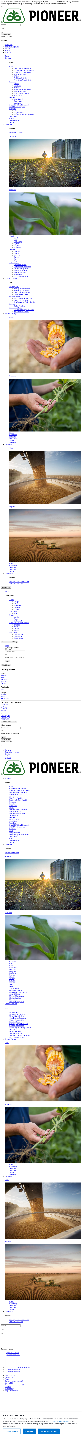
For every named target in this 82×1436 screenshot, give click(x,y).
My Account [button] (6, 36)
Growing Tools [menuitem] (14, 296)
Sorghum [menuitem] (12, 109)
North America (14, 632)
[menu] (2, 6)
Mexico (16, 630)
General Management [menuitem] (21, 268)
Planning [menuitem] (17, 251)
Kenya (16, 603)
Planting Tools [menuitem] (14, 287)
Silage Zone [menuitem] (18, 274)
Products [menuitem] (8, 58)
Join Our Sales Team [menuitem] (16, 584)
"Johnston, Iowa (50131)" (9, 642)
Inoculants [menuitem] (17, 103)
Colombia (17, 628)
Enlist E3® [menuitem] (17, 86)
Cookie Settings (12, 1431)
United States (6, 587)
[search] (2, 32)
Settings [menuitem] (7, 50)
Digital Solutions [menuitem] (19, 306)
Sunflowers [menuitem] (13, 116)
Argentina (17, 625)
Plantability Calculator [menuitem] (21, 290)
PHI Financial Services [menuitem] (21, 312)
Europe (11, 615)
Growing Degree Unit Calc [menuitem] (23, 298)
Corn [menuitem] (11, 66)
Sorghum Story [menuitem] (19, 112)
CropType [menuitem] (12, 236)
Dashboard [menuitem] (8, 45)
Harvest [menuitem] (16, 257)
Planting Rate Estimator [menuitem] (22, 289)
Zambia (16, 609)
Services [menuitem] (12, 304)
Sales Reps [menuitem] (8, 573)
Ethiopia (16, 602)
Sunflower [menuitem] (17, 247)
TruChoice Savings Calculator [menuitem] (24, 310)
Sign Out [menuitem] (8, 52)
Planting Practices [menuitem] (20, 272)
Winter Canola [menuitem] (14, 120)
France (16, 619)
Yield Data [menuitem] (8, 444)
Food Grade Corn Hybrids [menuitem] (22, 80)
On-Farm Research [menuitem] (20, 265)
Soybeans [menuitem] (12, 82)
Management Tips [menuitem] (20, 74)
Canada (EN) (18, 634)
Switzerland (18, 621)
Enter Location (6, 726)
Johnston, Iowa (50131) (9, 722)
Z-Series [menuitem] (16, 84)
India (15, 613)
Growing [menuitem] (17, 255)
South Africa (18, 605)
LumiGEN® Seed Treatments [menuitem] (19, 105)
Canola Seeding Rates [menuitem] (21, 294)
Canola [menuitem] (11, 118)
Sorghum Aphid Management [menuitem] (24, 114)
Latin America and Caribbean (19, 623)
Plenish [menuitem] (16, 88)
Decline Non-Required (49, 1431)
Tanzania (17, 607)
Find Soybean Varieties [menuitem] (21, 93)
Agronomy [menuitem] (8, 124)
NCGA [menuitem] (16, 76)
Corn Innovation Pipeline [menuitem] (22, 68)
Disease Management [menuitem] (21, 276)
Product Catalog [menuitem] (10, 314)
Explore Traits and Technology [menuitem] (24, 70)
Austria (16, 617)
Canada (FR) (18, 636)
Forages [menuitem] (12, 97)
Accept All (29, 1431)
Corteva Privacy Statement (59, 1421)
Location (8, 649)
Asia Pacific (13, 611)
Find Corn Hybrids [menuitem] (20, 78)
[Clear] (6, 654)
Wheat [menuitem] (11, 122)
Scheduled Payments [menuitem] (12, 47)
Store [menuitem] (15, 259)
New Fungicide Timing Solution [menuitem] (24, 302)
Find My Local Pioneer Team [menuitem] (19, 582)
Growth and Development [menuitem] (22, 267)
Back (7, 56)
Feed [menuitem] (15, 261)
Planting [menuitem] (16, 253)
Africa (11, 600)
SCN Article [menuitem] (18, 95)
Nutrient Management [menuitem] (21, 270)
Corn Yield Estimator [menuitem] (21, 300)
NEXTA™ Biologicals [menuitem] (17, 107)
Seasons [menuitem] (12, 249)
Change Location (13, 648)
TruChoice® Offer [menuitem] (15, 308)
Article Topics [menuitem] (14, 263)
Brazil (16, 627)
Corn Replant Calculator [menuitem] (22, 292)
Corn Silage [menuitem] (18, 101)
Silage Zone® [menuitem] (18, 99)
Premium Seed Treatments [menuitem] (22, 72)
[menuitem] (16, 133)
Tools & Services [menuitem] (11, 278)
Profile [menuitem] (7, 48)
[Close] (6, 648)
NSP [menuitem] (15, 111)
